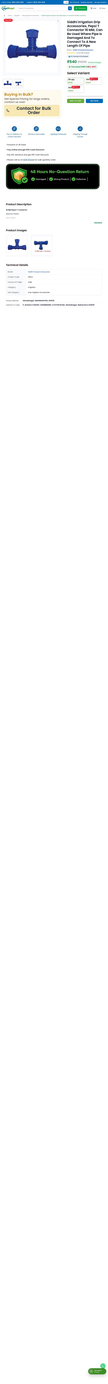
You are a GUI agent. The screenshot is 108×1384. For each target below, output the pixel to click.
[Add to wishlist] (58, 21)
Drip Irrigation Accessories (30, 15)
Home (10, 15)
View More (98, 223)
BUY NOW (94, 101)
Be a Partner (74, 2)
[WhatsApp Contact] (102, 1365)
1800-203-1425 (18, 2)
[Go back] (4, 15)
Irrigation (17, 15)
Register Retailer (87, 2)
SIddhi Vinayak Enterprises (83, 50)
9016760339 (28, 159)
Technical (81, 8)
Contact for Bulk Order (34, 110)
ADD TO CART (75, 101)
